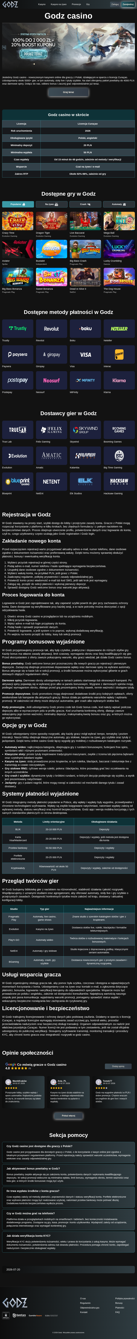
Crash (83, 204)
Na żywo (49, 204)
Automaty (117, 204)
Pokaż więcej (68, 1116)
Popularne (16, 204)
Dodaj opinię (118, 1066)
